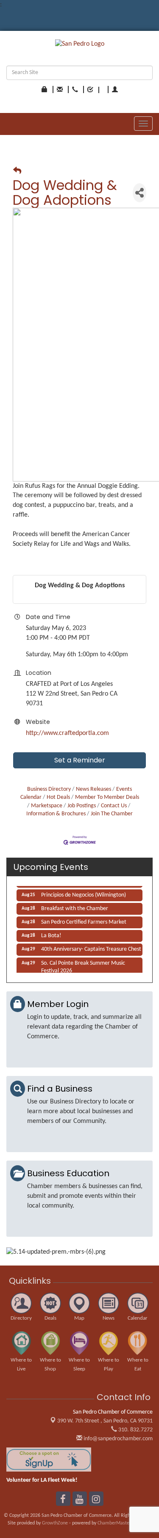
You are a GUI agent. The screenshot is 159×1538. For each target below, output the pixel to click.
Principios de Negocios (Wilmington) (83, 893)
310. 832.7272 (135, 1430)
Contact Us (114, 806)
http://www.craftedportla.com (67, 733)
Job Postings (81, 806)
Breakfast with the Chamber (74, 906)
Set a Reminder (79, 760)
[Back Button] (17, 171)
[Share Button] (139, 192)
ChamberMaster (114, 1523)
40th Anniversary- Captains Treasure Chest (91, 947)
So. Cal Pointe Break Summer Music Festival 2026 (83, 965)
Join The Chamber (112, 814)
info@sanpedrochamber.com (117, 1439)
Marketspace (46, 806)
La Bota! (51, 933)
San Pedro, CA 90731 (105, 1421)
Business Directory (49, 789)
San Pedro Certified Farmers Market (83, 920)
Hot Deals (58, 797)
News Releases (93, 789)
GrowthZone (55, 1523)
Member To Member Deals (107, 797)
